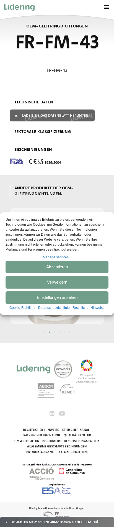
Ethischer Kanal (76, 430)
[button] (44, 332)
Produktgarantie (41, 452)
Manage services (56, 257)
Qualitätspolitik (77, 435)
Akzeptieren (57, 266)
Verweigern (57, 282)
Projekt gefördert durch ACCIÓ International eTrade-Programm (57, 464)
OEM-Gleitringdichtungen (57, 26)
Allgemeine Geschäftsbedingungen (57, 446)
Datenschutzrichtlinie (54, 308)
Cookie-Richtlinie (22, 308)
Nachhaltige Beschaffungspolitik (71, 441)
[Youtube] (62, 414)
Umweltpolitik (26, 441)
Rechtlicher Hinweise (88, 308)
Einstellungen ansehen (57, 297)
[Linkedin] (52, 414)
